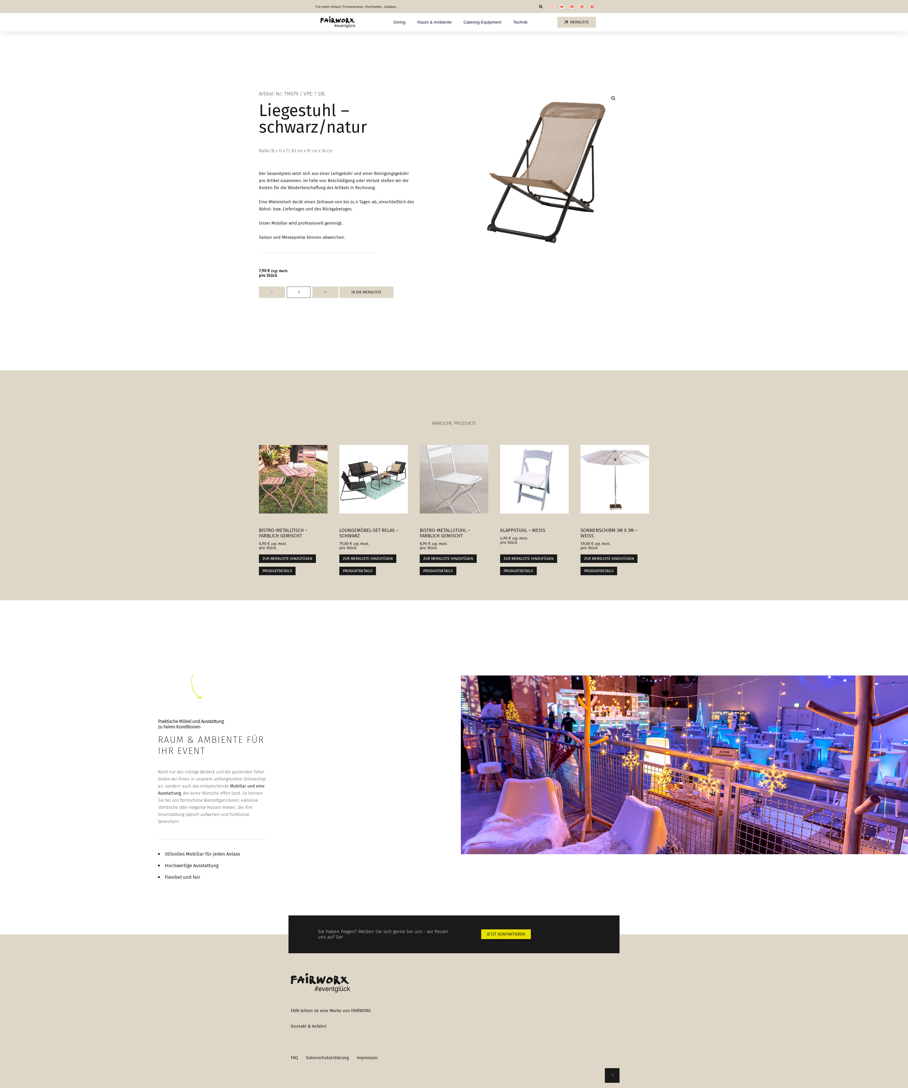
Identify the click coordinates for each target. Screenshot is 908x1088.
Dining (399, 22)
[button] (541, 6)
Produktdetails (277, 571)
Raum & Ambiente (434, 22)
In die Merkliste (366, 292)
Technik (520, 22)
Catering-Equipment (482, 22)
